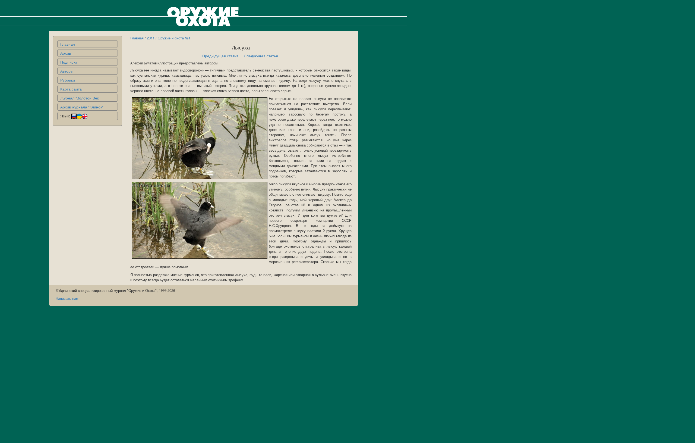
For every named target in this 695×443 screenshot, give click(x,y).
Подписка (68, 62)
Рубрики (67, 80)
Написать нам (67, 298)
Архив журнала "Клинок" (81, 107)
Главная (67, 44)
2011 (150, 37)
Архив (65, 53)
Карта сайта (71, 89)
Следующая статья (261, 55)
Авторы (66, 71)
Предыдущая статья (220, 55)
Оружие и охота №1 (174, 37)
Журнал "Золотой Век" (80, 98)
